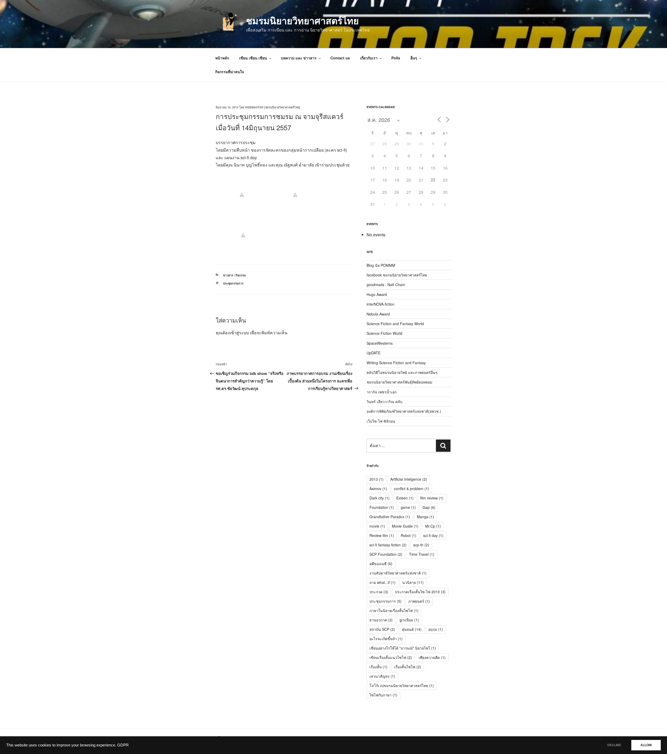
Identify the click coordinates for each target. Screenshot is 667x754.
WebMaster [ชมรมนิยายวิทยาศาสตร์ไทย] (272, 107)
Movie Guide (405, 526)
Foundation (381, 507)
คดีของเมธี (380, 563)
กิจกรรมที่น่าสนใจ (229, 71)
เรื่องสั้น (378, 666)
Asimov (378, 488)
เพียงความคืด (432, 657)
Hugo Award (377, 294)
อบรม (435, 629)
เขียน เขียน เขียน (253, 57)
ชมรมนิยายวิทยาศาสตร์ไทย (302, 20)
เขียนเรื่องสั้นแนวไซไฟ (390, 657)
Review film (381, 535)
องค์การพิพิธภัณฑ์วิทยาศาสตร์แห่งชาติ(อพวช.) (404, 411)
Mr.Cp (433, 526)
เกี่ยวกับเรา (369, 57)
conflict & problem (411, 488)
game (408, 507)
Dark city (379, 497)
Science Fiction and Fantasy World (395, 323)
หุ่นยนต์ (412, 629)
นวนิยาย (413, 582)
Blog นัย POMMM (381, 265)
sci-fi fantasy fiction (387, 544)
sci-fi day (433, 535)
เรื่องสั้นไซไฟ (407, 666)
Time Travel (421, 554)
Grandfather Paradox (389, 516)
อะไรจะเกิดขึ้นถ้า (386, 638)
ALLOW (646, 745)
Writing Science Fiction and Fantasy (396, 362)
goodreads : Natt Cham (386, 284)
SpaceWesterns (380, 343)
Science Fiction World (384, 333)
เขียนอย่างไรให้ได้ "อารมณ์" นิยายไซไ (402, 648)
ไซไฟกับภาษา (383, 694)
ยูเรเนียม (409, 619)
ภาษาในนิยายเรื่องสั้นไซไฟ (393, 610)
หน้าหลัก (222, 57)
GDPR (123, 745)
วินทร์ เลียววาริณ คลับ (384, 401)
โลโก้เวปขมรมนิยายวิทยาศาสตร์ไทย (401, 685)
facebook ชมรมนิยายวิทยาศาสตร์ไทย (397, 274)
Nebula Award (378, 314)
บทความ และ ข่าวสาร (299, 57)
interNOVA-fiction (380, 304)
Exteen (404, 497)
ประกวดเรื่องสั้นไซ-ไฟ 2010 (420, 591)
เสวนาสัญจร (382, 676)
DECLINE (614, 745)
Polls (395, 57)
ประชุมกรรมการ (233, 283)
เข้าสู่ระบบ (239, 333)
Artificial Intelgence (408, 479)
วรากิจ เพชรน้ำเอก (382, 391)
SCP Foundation (385, 554)
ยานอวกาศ (381, 619)
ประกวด (378, 591)
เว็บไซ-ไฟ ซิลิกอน (381, 421)
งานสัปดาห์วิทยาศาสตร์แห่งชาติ (398, 573)
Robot (408, 535)
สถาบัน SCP (382, 629)
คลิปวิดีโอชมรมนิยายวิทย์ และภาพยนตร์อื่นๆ (402, 372)
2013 (376, 479)
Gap (429, 507)
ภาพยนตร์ (419, 601)
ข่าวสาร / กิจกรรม (234, 275)
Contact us (340, 57)
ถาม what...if (382, 582)
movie (377, 526)
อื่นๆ (413, 57)
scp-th (421, 544)
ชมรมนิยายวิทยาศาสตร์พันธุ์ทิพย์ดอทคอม (399, 382)
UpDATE (373, 352)
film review (431, 497)
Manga (425, 516)
